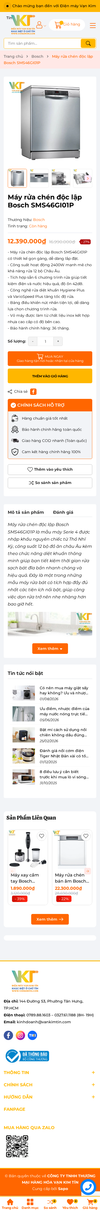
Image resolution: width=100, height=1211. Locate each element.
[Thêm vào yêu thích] (41, 836)
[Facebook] (8, 1035)
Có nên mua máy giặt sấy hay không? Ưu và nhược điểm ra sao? (64, 693)
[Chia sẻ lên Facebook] (33, 392)
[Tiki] (32, 1035)
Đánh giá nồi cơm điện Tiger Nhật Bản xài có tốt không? (63, 755)
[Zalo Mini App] (17, 1146)
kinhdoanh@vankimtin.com (44, 1022)
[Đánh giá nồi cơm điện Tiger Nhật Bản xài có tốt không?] (23, 755)
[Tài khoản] (39, 24)
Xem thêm (47, 919)
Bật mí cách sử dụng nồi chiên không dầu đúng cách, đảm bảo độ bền (63, 734)
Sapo (63, 1188)
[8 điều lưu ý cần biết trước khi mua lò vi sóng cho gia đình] (23, 776)
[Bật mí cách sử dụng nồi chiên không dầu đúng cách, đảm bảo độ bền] (23, 734)
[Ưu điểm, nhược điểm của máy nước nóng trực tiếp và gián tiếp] (23, 713)
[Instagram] (20, 1035)
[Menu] (92, 25)
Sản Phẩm (31, 817)
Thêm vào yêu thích (53, 469)
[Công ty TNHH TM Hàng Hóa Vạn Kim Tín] (23, 25)
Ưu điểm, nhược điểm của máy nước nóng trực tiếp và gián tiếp (64, 713)
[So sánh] (50, 483)
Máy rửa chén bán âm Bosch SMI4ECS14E (70, 881)
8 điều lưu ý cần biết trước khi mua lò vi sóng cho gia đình (63, 776)
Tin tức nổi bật (25, 673)
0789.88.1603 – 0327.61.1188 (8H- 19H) (60, 1015)
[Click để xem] (50, 123)
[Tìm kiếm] (88, 43)
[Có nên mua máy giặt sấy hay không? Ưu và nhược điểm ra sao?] (23, 693)
